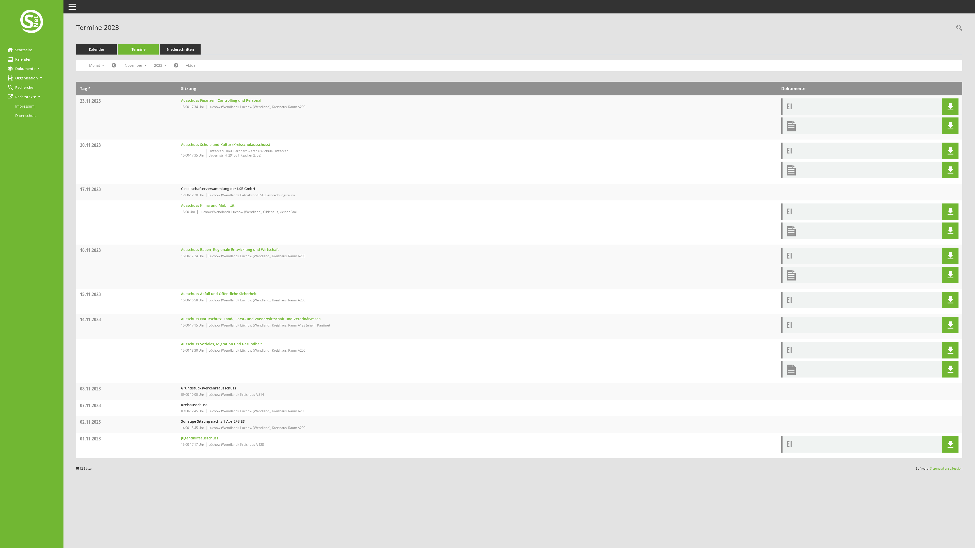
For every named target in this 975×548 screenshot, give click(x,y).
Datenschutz (26, 115)
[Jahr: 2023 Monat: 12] (176, 65)
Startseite (23, 49)
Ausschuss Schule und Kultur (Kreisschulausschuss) (225, 144)
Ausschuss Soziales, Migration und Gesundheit (221, 343)
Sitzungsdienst (946, 468)
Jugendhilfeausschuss (199, 438)
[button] (31, 68)
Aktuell (192, 65)
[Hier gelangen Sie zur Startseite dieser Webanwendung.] (31, 22)
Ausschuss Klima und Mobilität (208, 205)
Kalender (23, 59)
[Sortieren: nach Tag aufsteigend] (89, 88)
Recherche (24, 87)
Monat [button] (95, 65)
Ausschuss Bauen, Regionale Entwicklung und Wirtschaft (230, 249)
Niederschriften (180, 49)
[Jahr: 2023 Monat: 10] (114, 65)
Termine (138, 49)
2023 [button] (158, 65)
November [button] (134, 65)
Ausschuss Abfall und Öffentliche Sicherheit (219, 293)
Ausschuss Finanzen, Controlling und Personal (221, 100)
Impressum (25, 106)
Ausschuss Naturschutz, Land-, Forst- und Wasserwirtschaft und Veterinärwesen (251, 318)
